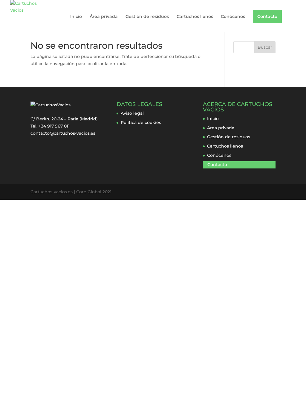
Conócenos (233, 16)
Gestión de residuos (147, 16)
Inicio (76, 16)
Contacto (267, 16)
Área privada (104, 16)
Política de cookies (141, 122)
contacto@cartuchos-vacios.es (62, 133)
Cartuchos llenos (195, 16)
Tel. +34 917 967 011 (50, 126)
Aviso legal (132, 113)
